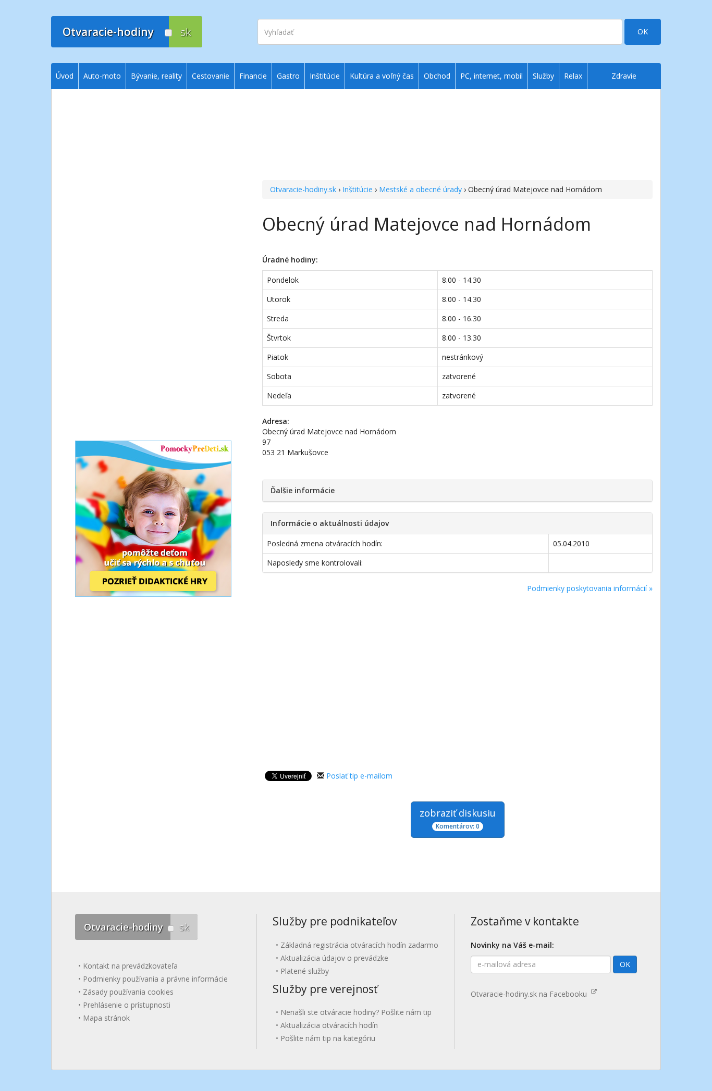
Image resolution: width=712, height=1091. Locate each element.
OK (642, 31)
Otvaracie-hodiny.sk (303, 189)
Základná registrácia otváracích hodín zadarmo (359, 945)
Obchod (437, 76)
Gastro (288, 76)
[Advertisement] (457, 135)
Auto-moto (102, 76)
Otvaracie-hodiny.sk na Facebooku (531, 994)
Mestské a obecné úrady (420, 189)
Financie (253, 76)
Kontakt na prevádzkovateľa (130, 966)
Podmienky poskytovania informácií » (590, 588)
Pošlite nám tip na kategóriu (327, 1038)
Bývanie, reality (156, 76)
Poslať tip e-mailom (359, 776)
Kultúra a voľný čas (382, 76)
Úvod (64, 76)
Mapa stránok (106, 1018)
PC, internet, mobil (491, 76)
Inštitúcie (357, 189)
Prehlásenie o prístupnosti (126, 1005)
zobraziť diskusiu (458, 819)
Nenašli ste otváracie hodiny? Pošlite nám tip (356, 1012)
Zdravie (623, 76)
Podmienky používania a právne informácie (155, 979)
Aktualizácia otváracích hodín (329, 1025)
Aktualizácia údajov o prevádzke (334, 958)
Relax (573, 76)
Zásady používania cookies (128, 992)
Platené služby (304, 971)
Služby (543, 76)
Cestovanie (210, 76)
